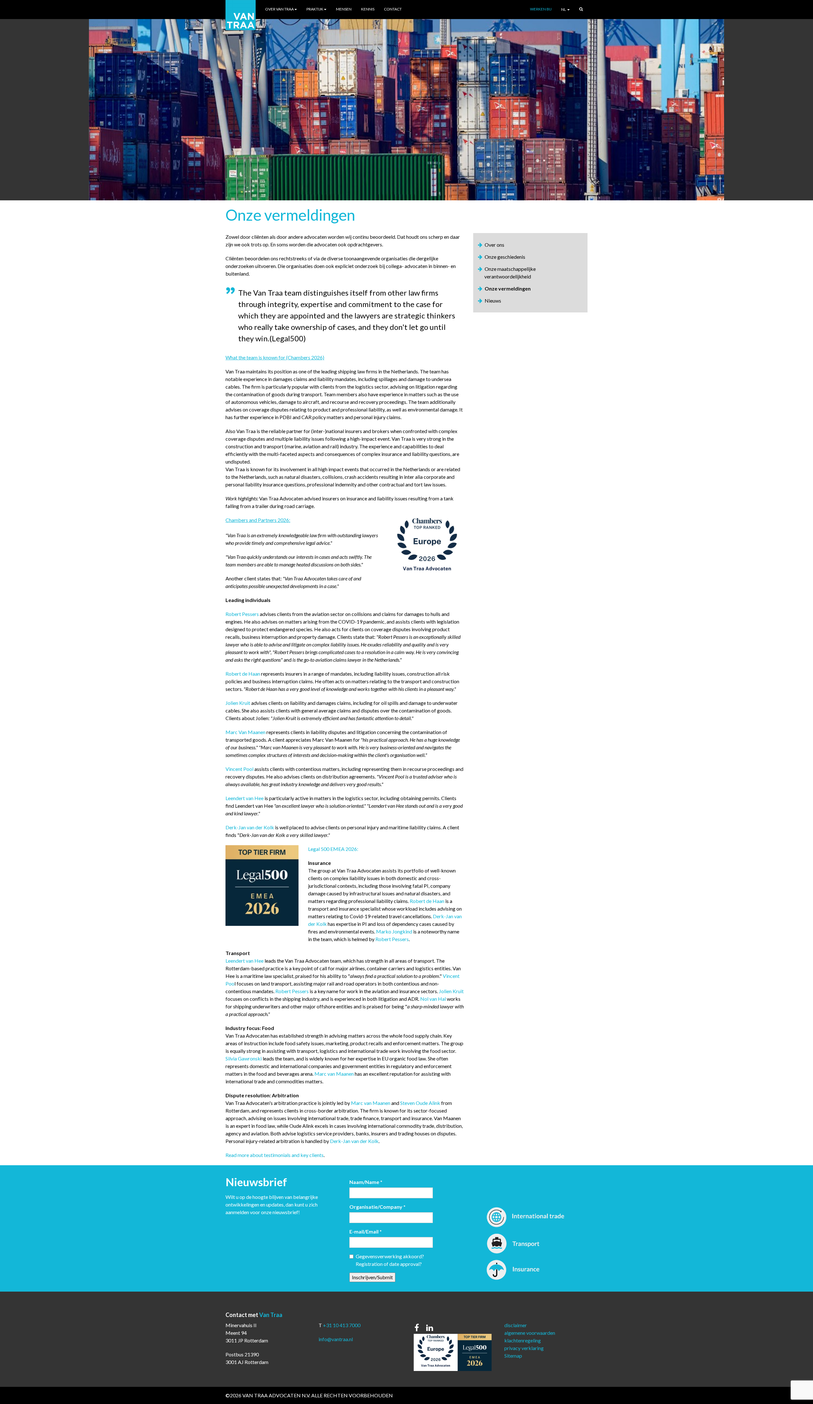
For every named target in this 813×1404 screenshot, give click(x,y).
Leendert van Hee (244, 798)
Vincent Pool (239, 769)
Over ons (494, 245)
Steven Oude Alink (420, 1103)
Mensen (344, 9)
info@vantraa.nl (336, 1339)
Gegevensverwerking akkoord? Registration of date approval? (390, 1260)
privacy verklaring (524, 1348)
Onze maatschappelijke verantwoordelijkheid (510, 272)
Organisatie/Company (377, 1207)
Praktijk (314, 9)
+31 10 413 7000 (341, 1325)
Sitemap (513, 1356)
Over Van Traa (279, 9)
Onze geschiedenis (505, 257)
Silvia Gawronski (243, 1058)
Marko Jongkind (394, 931)
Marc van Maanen (334, 1074)
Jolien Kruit (237, 703)
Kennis (367, 9)
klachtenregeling (522, 1340)
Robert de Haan (242, 674)
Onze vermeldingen (508, 288)
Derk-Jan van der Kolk (249, 827)
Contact (393, 9)
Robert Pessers (242, 614)
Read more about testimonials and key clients (274, 1155)
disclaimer (515, 1325)
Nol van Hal (433, 999)
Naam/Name (365, 1182)
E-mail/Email (365, 1231)
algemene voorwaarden (529, 1333)
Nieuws (493, 301)
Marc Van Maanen (245, 732)
